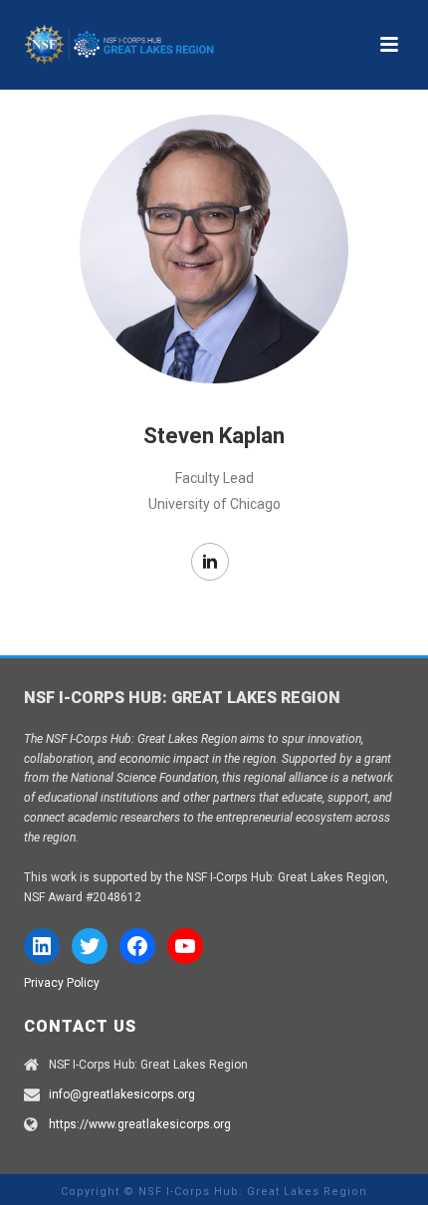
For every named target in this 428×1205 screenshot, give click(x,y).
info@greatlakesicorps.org (122, 1094)
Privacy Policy (62, 983)
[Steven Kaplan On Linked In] (210, 562)
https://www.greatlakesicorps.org (140, 1124)
